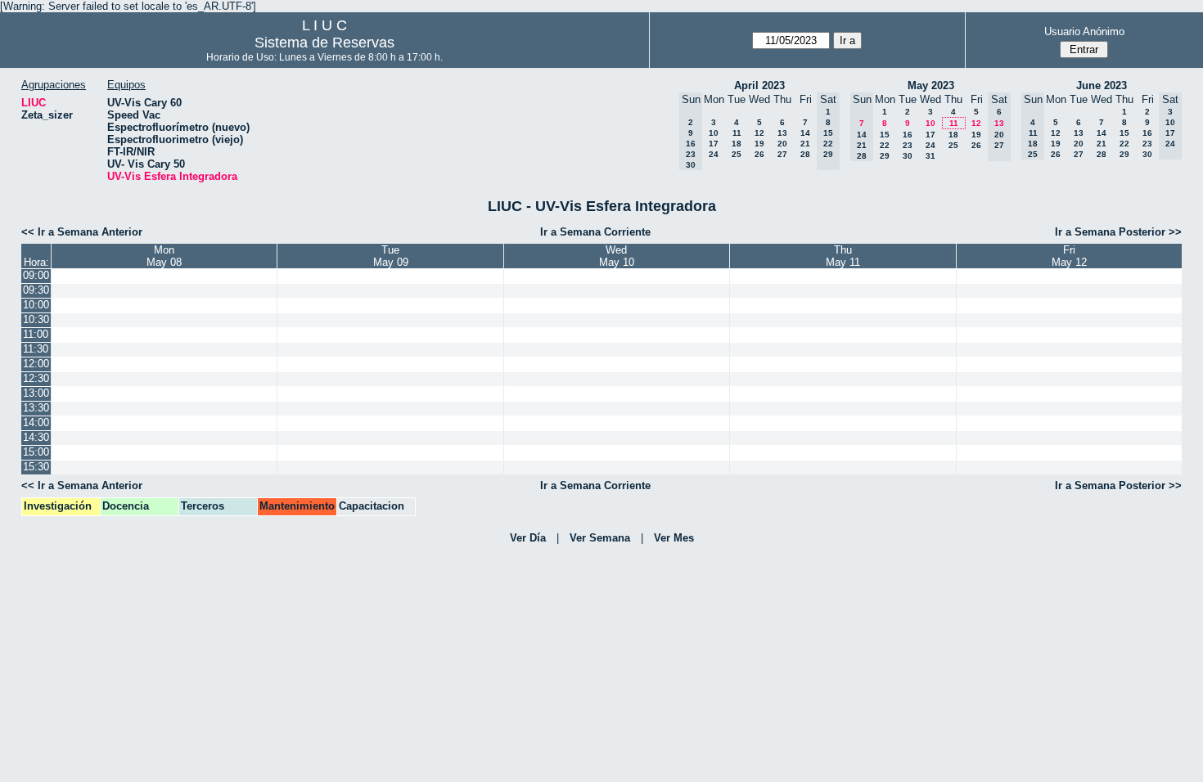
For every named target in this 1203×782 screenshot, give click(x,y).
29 (885, 155)
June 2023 (1101, 85)
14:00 (36, 422)
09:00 (36, 275)
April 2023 (759, 85)
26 (759, 154)
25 (736, 154)
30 (907, 155)
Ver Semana (600, 538)
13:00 (36, 393)
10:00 (36, 305)
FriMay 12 (1069, 256)
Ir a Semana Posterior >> (1118, 232)
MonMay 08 (164, 256)
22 (885, 145)
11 (736, 132)
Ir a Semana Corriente (595, 232)
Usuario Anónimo (1084, 31)
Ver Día (528, 538)
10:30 (36, 319)
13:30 (36, 408)
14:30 (36, 437)
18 (736, 143)
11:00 (35, 334)
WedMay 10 (616, 256)
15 (885, 134)
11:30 (35, 349)
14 (805, 132)
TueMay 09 (390, 256)
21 (805, 143)
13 (782, 132)
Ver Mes (674, 538)
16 (907, 134)
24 (714, 154)
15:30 (36, 467)
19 (759, 143)
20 (782, 143)
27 (782, 154)
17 (714, 143)
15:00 (36, 452)
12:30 (36, 378)
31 (930, 155)
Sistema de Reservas (324, 42)
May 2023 (931, 85)
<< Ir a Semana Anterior (81, 232)
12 (759, 132)
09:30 (36, 290)
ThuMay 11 (843, 256)
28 (805, 154)
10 (714, 132)
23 (907, 145)
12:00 (36, 363)
